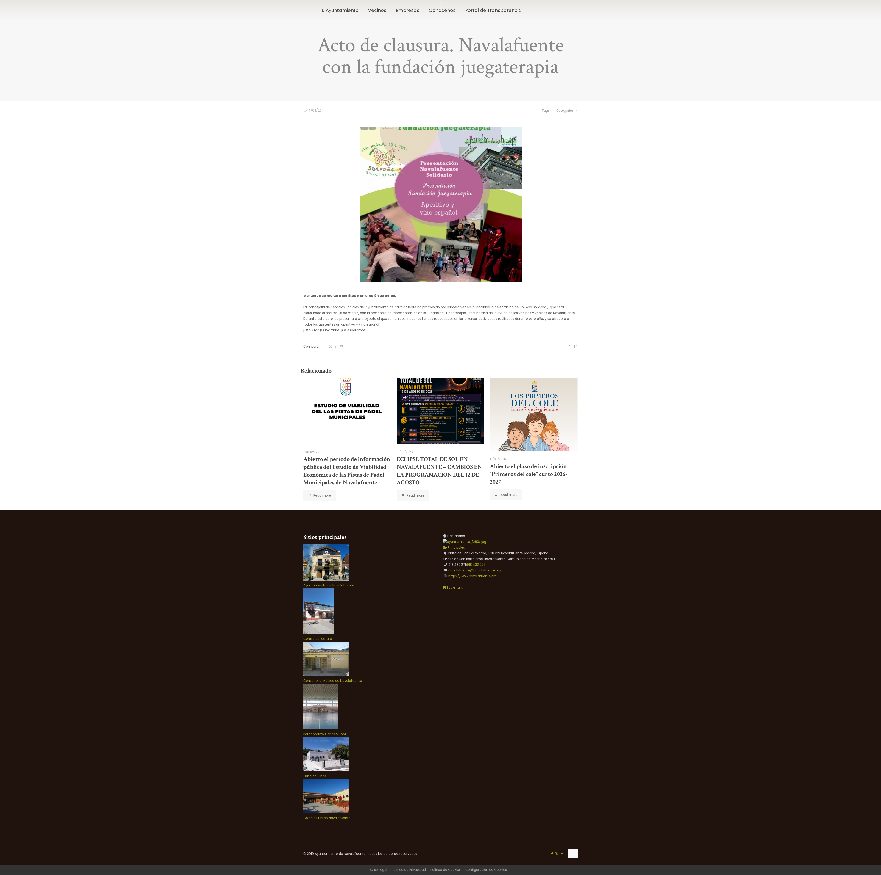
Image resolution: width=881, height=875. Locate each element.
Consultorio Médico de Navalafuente (332, 680)
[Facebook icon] (552, 853)
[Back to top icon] (573, 853)
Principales (456, 547)
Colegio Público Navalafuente (327, 818)
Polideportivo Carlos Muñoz (324, 734)
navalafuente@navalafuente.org (474, 570)
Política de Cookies (445, 869)
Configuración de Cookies (486, 869)
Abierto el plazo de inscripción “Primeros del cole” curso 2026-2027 (528, 474)
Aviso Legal (378, 869)
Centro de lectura (317, 638)
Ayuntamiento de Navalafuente (328, 585)
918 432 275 (476, 564)
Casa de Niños (314, 776)
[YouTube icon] (561, 853)
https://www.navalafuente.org (472, 576)
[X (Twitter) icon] (557, 853)
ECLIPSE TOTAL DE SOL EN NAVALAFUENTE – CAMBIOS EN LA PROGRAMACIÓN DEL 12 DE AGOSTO (439, 470)
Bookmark (454, 587)
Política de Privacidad (409, 869)
